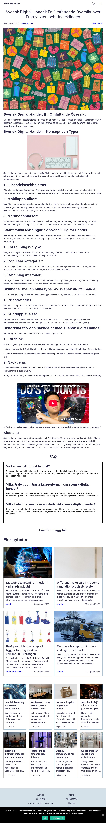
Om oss (71, 803)
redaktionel (97, 23)
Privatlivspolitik (57, 818)
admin (9, 604)
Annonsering (71, 799)
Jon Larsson (27, 23)
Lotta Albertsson (13, 671)
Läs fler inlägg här (53, 530)
